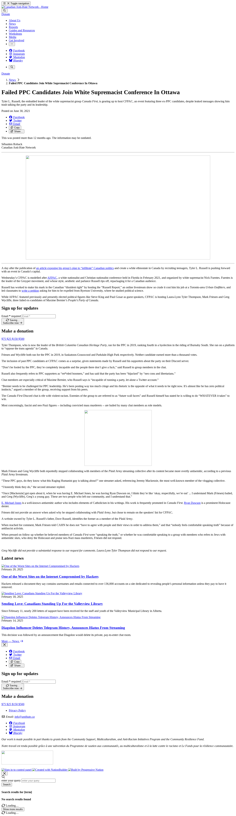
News (12, 79)
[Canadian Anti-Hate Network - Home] (24, 6)
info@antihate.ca (25, 716)
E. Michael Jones (11, 502)
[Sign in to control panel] (16, 769)
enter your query (11, 780)
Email (11, 316)
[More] (12, 44)
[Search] (4, 11)
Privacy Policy (17, 710)
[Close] (4, 645)
